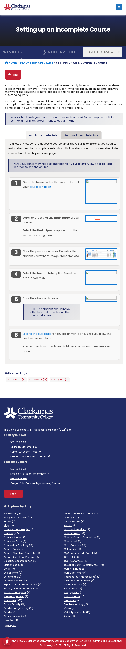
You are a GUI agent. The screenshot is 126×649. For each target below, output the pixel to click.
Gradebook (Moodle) (18, 608)
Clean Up (11, 533)
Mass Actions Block (77, 529)
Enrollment (12, 576)
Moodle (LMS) (74, 533)
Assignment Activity (18, 517)
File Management (16, 596)
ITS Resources (74, 521)
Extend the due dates (37, 334)
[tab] (43, 135)
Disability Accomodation (20, 561)
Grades (10, 612)
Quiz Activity (74, 568)
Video (70, 608)
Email (9, 568)
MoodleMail (72, 541)
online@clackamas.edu (23, 447)
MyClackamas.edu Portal (80, 553)
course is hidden (40, 187)
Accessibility (13, 513)
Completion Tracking (18, 545)
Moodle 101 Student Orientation (28, 473)
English (12, 625)
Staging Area (74, 592)
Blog (9, 525)
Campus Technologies (19, 529)
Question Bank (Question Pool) (84, 565)
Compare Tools (15, 541)
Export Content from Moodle (22, 584)
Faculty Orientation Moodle (22, 588)
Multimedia (72, 549)
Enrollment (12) (38, 379)
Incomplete (73, 517)
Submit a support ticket (24, 451)
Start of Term (74, 596)
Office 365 (72, 557)
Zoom (69, 616)
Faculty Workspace (17, 592)
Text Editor (72, 600)
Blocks (9, 521)
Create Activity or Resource (22, 557)
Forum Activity (14, 604)
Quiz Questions (75, 572)
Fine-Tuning (13, 600)
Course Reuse (14, 549)
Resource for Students (79, 580)
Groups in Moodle (16, 616)
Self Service (73, 588)
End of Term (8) (16, 379)
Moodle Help (17, 478)
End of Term (13, 572)
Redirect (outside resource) (82, 576)
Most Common (75, 545)
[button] (7, 641)
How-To (11, 620)
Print (14, 75)
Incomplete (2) (60, 379)
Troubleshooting (76, 604)
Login (13, 493)
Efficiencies (13, 565)
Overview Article (76, 561)
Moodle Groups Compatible (82, 537)
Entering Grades (15, 580)
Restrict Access (75, 584)
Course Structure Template (22, 553)
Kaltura (70, 525)
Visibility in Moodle (77, 612)
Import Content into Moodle (83, 513)
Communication (15, 537)
